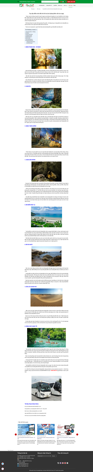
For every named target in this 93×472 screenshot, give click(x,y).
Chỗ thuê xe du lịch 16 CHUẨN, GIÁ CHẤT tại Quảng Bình (35, 415)
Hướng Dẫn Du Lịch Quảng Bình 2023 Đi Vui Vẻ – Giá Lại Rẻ (36, 408)
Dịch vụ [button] (65, 5)
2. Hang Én (27, 32)
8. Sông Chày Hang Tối (29, 40)
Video (74, 5)
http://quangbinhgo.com (23, 464)
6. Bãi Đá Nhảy (27, 37)
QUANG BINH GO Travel (45, 370)
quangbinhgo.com (40, 470)
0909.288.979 (25, 460)
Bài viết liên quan (29, 42)
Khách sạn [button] (60, 5)
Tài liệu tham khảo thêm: (30, 41)
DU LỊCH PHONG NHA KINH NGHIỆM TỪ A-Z (33, 406)
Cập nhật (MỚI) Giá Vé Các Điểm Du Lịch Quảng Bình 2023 (35, 413)
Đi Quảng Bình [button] (41, 5)
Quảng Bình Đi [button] (49, 5)
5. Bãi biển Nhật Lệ (28, 36)
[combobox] (49, 2)
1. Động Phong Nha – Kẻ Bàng (30, 31)
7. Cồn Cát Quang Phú (29, 39)
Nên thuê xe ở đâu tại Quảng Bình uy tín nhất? (33, 410)
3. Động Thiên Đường (29, 34)
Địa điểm (55, 5)
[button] (16, 434)
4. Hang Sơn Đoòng (28, 35)
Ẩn (36, 29)
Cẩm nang (70, 5)
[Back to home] (26, 5)
